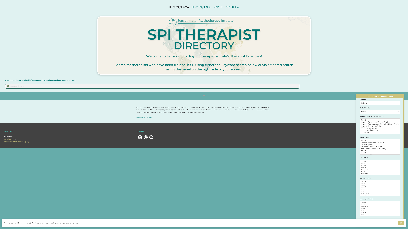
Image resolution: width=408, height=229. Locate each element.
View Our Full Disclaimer (144, 117)
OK (401, 223)
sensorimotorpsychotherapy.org (16, 142)
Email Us (7, 139)
